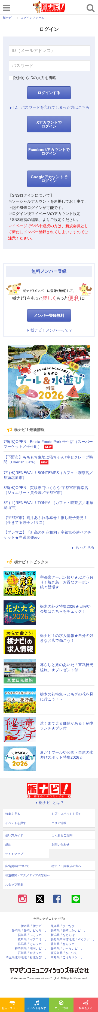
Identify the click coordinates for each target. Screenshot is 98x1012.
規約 (8, 844)
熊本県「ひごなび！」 (66, 926)
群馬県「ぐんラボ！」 (33, 944)
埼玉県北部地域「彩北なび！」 (27, 957)
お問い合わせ (60, 844)
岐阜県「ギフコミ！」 (33, 939)
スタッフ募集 (14, 884)
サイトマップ (14, 853)
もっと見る (84, 547)
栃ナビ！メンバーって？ (51, 330)
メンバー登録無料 (49, 315)
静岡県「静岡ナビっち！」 (30, 930)
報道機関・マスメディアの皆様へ (27, 875)
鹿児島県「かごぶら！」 (67, 953)
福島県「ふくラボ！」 (33, 935)
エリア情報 (61, 1008)
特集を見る (86, 1008)
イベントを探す (36, 1008)
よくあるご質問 (61, 835)
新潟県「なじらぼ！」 (66, 935)
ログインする (49, 92)
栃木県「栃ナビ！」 (34, 926)
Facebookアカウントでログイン (49, 151)
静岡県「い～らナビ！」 (67, 948)
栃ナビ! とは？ (51, 802)
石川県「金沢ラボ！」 (33, 953)
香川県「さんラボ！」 (66, 944)
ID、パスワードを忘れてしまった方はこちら (51, 107)
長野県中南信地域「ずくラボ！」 (73, 939)
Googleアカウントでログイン (49, 179)
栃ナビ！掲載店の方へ (66, 866)
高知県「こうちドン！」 (67, 957)
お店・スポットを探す (13, 1008)
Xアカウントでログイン (49, 124)
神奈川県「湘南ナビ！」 (31, 948)
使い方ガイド (14, 835)
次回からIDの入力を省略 (35, 77)
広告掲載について (17, 866)
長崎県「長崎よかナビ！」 (69, 930)
